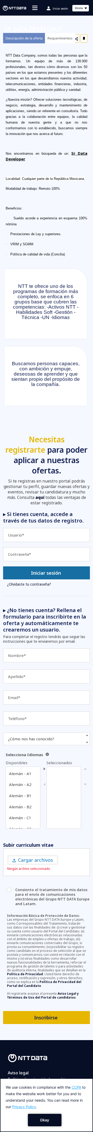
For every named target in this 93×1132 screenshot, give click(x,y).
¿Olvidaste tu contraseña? (29, 584)
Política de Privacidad (25, 974)
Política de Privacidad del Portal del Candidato (44, 984)
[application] (46, 1105)
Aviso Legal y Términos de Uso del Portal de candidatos (43, 995)
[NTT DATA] (28, 1058)
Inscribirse (46, 1017)
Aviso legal (18, 1073)
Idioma (82, 8)
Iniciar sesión (60, 8)
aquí (39, 497)
